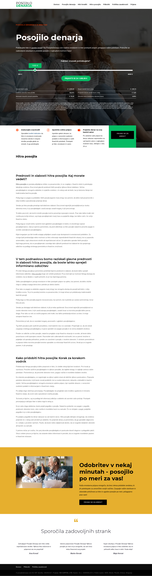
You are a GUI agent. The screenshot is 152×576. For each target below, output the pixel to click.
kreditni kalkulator (34, 133)
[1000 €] (35, 70)
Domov (57, 4)
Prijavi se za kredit (122, 135)
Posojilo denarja (68, 4)
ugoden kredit (36, 48)
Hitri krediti (82, 4)
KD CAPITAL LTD (65, 573)
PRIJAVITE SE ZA (76, 78)
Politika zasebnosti (120, 4)
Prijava (133, 4)
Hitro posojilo (95, 4)
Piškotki (106, 4)
